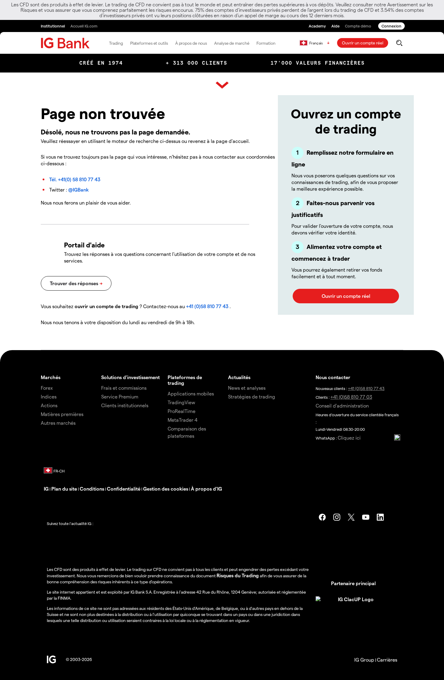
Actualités (239, 377)
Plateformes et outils (149, 43)
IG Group (364, 659)
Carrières (387, 659)
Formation (265, 43)
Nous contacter (333, 377)
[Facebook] (322, 517)
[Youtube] (365, 517)
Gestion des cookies (165, 488)
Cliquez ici (349, 437)
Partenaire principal (353, 583)
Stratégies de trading (251, 396)
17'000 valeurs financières (318, 63)
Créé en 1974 (101, 63)
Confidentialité (123, 488)
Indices (48, 396)
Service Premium (119, 396)
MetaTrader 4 (183, 420)
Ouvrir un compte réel (362, 42)
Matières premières (62, 414)
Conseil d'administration (342, 405)
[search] (399, 42)
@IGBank (78, 189)
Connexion (391, 26)
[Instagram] (336, 517)
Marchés (50, 377)
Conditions (92, 488)
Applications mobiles (191, 393)
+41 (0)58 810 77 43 (207, 306)
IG (46, 488)
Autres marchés (58, 423)
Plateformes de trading (185, 380)
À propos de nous (191, 43)
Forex (47, 388)
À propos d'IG (206, 488)
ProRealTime (181, 411)
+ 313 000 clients (196, 63)
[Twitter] (351, 517)
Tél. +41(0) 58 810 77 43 (74, 179)
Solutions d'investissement (130, 377)
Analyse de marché (231, 43)
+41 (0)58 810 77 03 (351, 397)
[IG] (65, 43)
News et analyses (246, 388)
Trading (116, 43)
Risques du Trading (238, 575)
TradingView (181, 402)
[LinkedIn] (380, 517)
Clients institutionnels (124, 405)
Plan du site (64, 488)
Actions (49, 405)
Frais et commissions (123, 388)
